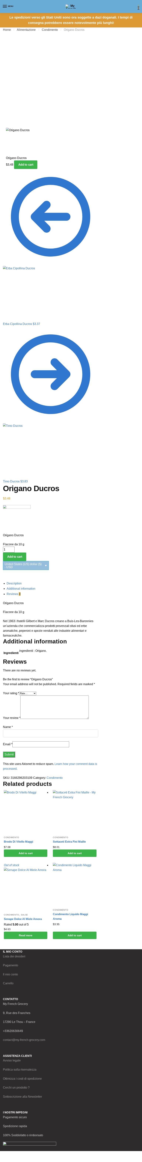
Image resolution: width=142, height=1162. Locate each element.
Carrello (8, 983)
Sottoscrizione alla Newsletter (22, 1096)
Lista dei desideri (14, 956)
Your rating (11, 693)
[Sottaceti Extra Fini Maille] (74, 812)
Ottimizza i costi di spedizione (22, 1078)
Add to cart (25, 164)
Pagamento (10, 965)
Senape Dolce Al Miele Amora (23, 919)
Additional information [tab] (21, 588)
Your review (11, 717)
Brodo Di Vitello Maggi (18, 841)
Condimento (50, 29)
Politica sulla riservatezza (19, 1069)
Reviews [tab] (14, 594)
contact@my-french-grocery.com (24, 1039)
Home (7, 29)
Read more (25, 935)
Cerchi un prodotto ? (16, 1087)
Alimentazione (26, 29)
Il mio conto (10, 974)
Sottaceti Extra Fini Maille (69, 841)
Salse (24, 915)
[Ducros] (50, 519)
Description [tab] (14, 583)
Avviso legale (12, 1060)
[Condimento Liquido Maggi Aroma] (74, 884)
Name (8, 727)
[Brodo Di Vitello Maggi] (25, 812)
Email (7, 744)
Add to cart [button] (26, 853)
